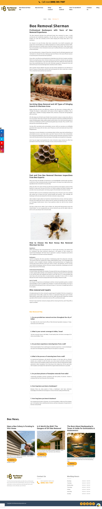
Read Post (12, 459)
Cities (49, 19)
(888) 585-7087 (57, 2)
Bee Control (61, 8)
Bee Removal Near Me (24, 8)
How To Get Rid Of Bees (75, 8)
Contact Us (89, 8)
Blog (97, 7)
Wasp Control (50, 8)
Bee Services (39, 7)
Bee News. (13, 419)
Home (44, 19)
